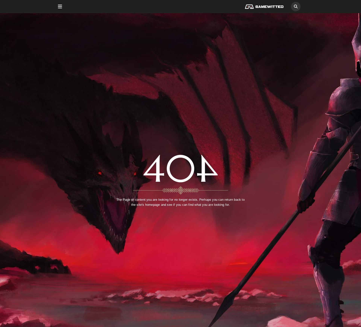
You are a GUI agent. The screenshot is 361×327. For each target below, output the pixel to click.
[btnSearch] (295, 6)
